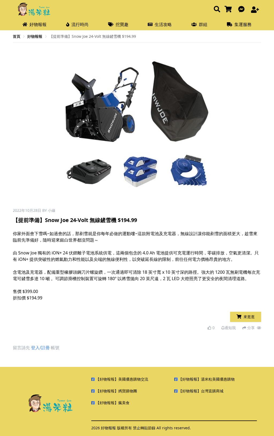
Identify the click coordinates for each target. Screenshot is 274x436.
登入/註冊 (40, 348)
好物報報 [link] (34, 36)
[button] (211, 127)
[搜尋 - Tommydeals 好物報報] (217, 9)
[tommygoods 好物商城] (229, 9)
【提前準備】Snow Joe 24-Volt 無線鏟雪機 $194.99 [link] (92, 36)
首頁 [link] (16, 36)
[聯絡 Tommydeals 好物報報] (242, 9)
